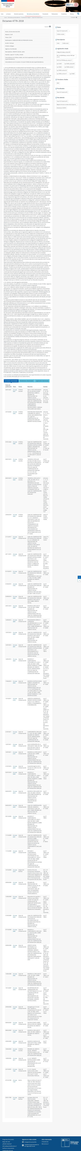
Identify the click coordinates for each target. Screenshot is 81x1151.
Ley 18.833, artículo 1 (69, 67)
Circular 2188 (15, 1031)
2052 (58, 83)
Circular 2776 (15, 699)
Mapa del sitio (6, 1141)
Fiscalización (45, 14)
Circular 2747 (15, 752)
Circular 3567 (15, 390)
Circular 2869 (15, 620)
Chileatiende (45, 1141)
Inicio (5, 17)
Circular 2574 (15, 870)
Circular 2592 (15, 851)
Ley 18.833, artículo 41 (62, 73)
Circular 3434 (15, 460)
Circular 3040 (15, 597)
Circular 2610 (15, 792)
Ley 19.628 (72, 73)
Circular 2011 (15, 1059)
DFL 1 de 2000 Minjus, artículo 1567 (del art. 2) (65, 56)
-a (80, 580)
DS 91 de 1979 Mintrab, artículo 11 (64, 60)
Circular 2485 (15, 930)
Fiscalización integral (26, 17)
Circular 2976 (15, 606)
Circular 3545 (15, 412)
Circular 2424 (15, 988)
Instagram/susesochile (30, 1142)
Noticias (72, 14)
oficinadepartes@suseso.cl (9, 1146)
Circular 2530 (15, 897)
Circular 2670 (15, 767)
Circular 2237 (15, 1023)
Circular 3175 (15, 554)
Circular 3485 (15, 442)
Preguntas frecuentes (8, 1139)
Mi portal (70, 5)
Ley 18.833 (59, 67)
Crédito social (65, 43)
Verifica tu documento (8, 1148)
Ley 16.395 (59, 63)
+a (80, 577)
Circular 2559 (15, 883)
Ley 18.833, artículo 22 (62, 70)
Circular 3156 (15, 572)
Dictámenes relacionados (26, 381)
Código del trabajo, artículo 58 (63, 52)
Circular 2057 (15, 1042)
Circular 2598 (15, 817)
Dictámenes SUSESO (61, 108)
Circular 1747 (15, 1081)
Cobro (58, 43)
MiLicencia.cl (45, 1144)
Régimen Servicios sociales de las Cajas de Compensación (67, 104)
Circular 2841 (15, 645)
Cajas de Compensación (37, 17)
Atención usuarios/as (18, 14)
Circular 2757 (15, 732)
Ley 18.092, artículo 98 (69, 63)
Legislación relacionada (42, 381)
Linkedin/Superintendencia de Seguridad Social (31, 1145)
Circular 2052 (15, 1049)
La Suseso (8, 14)
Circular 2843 (15, 633)
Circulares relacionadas (11, 381)
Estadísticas (64, 14)
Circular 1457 (15, 1098)
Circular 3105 (15, 584)
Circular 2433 (15, 806)
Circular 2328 (15, 1007)
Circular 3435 (15, 479)
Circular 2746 (15, 745)
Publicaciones (55, 14)
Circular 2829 (15, 659)
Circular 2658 (15, 773)
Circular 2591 (15, 836)
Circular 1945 (15, 1070)
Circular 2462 (15, 974)
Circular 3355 (15, 515)
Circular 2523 (15, 916)
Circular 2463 (15, 946)
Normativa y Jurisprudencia (14, 17)
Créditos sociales (60, 34)
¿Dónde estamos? (7, 1144)
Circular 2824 (15, 682)
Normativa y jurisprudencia (33, 14)
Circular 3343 (15, 537)
